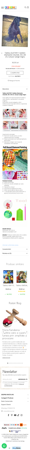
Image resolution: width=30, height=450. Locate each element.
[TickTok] (18, 415)
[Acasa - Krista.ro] (11, 8)
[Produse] (2, 8)
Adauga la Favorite (14, 80)
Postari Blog (15, 303)
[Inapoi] (1, 53)
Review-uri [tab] (6, 253)
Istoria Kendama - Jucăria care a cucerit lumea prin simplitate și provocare (14, 334)
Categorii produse (7, 398)
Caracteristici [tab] (6, 249)
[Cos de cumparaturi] (28, 7)
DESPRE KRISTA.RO (7, 395)
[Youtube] (15, 415)
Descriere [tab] (5, 89)
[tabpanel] (15, 31)
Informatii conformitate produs (10, 245)
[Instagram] (21, 415)
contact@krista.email (8, 411)
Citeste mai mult (6, 357)
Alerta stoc (16, 73)
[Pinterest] (11, 415)
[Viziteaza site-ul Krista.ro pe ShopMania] (16, 448)
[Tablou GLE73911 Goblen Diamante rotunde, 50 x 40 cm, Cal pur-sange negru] (15, 31)
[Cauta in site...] (25, 7)
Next (28, 32)
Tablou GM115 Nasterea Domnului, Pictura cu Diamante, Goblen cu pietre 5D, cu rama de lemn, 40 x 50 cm (8, 285)
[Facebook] (8, 415)
